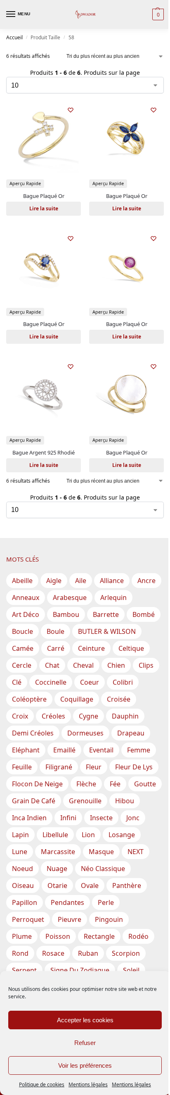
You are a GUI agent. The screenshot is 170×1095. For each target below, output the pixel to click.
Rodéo (138, 936)
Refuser (85, 1042)
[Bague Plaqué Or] (43, 137)
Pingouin (109, 919)
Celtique (131, 648)
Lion (88, 834)
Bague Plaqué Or (43, 196)
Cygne (88, 716)
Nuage (57, 868)
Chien (116, 665)
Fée (115, 783)
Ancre (146, 580)
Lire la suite (43, 208)
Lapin (20, 834)
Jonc (132, 817)
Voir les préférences (85, 1065)
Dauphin (125, 716)
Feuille (22, 766)
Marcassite (58, 851)
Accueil (14, 37)
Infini (68, 817)
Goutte (145, 783)
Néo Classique (103, 868)
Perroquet (28, 919)
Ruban (88, 953)
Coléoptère (29, 699)
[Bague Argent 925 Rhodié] (43, 393)
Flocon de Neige (37, 783)
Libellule (55, 834)
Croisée (118, 699)
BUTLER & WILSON (107, 631)
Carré (55, 648)
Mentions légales (88, 1084)
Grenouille (85, 800)
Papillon (24, 902)
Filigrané (58, 766)
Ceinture (91, 648)
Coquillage (76, 699)
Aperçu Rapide (25, 183)
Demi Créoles (33, 733)
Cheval (83, 665)
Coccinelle (50, 682)
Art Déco (25, 614)
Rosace (53, 953)
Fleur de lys (134, 766)
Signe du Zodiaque (79, 970)
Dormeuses (85, 733)
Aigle (53, 580)
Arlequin (113, 597)
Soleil (131, 970)
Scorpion (126, 953)
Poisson (57, 936)
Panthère (126, 885)
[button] (157, 14)
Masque (101, 851)
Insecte (101, 817)
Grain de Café (33, 800)
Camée (22, 648)
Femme (138, 750)
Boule (55, 631)
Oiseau (23, 885)
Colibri (123, 682)
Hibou (124, 800)
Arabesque (70, 597)
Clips (146, 665)
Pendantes (67, 902)
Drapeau (130, 733)
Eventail (101, 750)
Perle (106, 902)
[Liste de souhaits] (70, 110)
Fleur (94, 766)
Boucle (22, 631)
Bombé (143, 614)
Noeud (22, 868)
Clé (16, 682)
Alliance (112, 580)
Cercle (21, 665)
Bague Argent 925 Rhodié (43, 452)
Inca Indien (29, 817)
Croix (20, 716)
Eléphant (26, 750)
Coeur (89, 682)
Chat (52, 665)
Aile (80, 580)
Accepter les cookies (85, 1020)
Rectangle (99, 936)
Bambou (66, 614)
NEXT (136, 851)
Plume (22, 936)
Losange (122, 834)
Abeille (22, 580)
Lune (19, 851)
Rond (20, 953)
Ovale (90, 885)
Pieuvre (69, 919)
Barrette (106, 614)
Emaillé (64, 750)
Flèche (86, 783)
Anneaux (25, 597)
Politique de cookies (41, 1084)
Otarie (57, 885)
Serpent (24, 970)
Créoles (53, 716)
